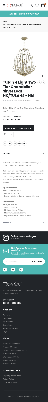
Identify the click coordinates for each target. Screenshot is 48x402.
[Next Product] (43, 82)
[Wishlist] (37, 5)
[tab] (24, 153)
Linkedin (21, 270)
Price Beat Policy (10, 382)
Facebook (5, 143)
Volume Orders (9, 360)
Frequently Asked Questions (15, 350)
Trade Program (9, 353)
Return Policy (8, 379)
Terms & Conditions (11, 343)
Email (24, 143)
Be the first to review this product (27, 100)
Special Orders (9, 363)
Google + (19, 143)
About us (7, 315)
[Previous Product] (39, 82)
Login (5, 331)
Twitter (10, 143)
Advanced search (11, 328)
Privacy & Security (10, 347)
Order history (8, 325)
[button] (42, 76)
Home (5, 21)
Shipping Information (12, 375)
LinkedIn (15, 143)
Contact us (7, 318)
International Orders (11, 357)
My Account (8, 321)
